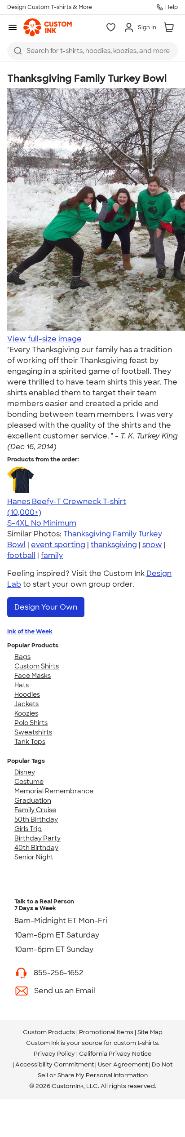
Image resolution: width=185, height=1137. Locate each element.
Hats (21, 685)
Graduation (32, 800)
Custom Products (49, 1032)
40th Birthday (36, 848)
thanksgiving (114, 544)
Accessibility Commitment (54, 1064)
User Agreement (123, 1064)
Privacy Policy (54, 1053)
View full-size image (44, 339)
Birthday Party (37, 838)
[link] (47, 27)
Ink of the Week (30, 631)
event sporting (58, 544)
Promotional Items (106, 1032)
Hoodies (27, 694)
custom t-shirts (136, 1043)
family (52, 555)
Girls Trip (28, 829)
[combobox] (92, 51)
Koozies (26, 713)
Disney (24, 772)
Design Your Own (45, 607)
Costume (29, 782)
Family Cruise (35, 810)
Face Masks (32, 676)
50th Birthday (36, 819)
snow (152, 544)
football (21, 555)
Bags (22, 657)
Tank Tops (29, 742)
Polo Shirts (31, 723)
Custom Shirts (36, 666)
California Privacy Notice (115, 1053)
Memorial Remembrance (53, 791)
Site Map (150, 1032)
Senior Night (33, 857)
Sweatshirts (33, 732)
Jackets (26, 704)
